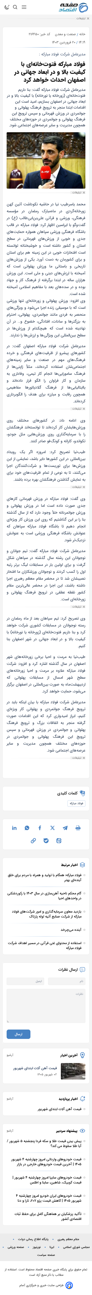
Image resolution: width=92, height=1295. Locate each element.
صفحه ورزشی (16, 1247)
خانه (82, 34)
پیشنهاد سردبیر (67, 1130)
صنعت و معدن (65, 34)
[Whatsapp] (27, 828)
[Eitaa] (59, 841)
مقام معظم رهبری (68, 1239)
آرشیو (10, 1055)
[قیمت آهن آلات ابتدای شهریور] (73, 1071)
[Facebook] (40, 828)
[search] (15, 7)
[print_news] (78, 828)
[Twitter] (52, 828)
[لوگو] (73, 7)
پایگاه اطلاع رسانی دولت (33, 1239)
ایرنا (52, 1247)
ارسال (18, 1034)
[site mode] (7, 7)
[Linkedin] (14, 828)
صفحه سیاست (46, 1255)
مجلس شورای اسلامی (76, 1247)
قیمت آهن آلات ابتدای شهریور (35, 1068)
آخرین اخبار (69, 1055)
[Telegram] (65, 828)
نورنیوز (37, 1247)
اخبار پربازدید (68, 1098)
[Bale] (46, 841)
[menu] (24, 7)
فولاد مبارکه (76, 803)
